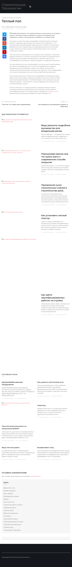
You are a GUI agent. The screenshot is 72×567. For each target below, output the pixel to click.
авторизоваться (35, 476)
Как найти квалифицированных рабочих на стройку (53, 298)
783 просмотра (57, 459)
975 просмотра (61, 174)
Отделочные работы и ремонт (11, 17)
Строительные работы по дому (13, 521)
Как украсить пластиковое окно (50, 382)
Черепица (41, 405)
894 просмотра (21, 398)
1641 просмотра (61, 141)
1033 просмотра (21, 459)
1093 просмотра (62, 314)
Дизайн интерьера (9, 491)
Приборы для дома (10, 507)
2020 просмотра (23, 440)
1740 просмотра (62, 204)
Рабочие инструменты (11, 513)
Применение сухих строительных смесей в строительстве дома (54, 188)
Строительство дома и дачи (12, 524)
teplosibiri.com (52, 91)
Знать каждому (8, 493)
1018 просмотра (57, 396)
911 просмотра (21, 28)
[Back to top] (67, 562)
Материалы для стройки (11, 496)
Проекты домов (9, 510)
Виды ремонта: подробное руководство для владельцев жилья (55, 128)
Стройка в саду (8, 527)
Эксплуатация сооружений (12, 530)
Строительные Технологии (14, 6)
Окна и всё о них (9, 502)
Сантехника (7, 516)
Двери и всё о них (9, 488)
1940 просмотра (62, 232)
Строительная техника (11, 519)
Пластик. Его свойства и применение (16, 104)
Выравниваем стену (45, 448)
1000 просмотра (57, 417)
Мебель (6, 499)
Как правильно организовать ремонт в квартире (53, 105)
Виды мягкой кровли (10, 448)
